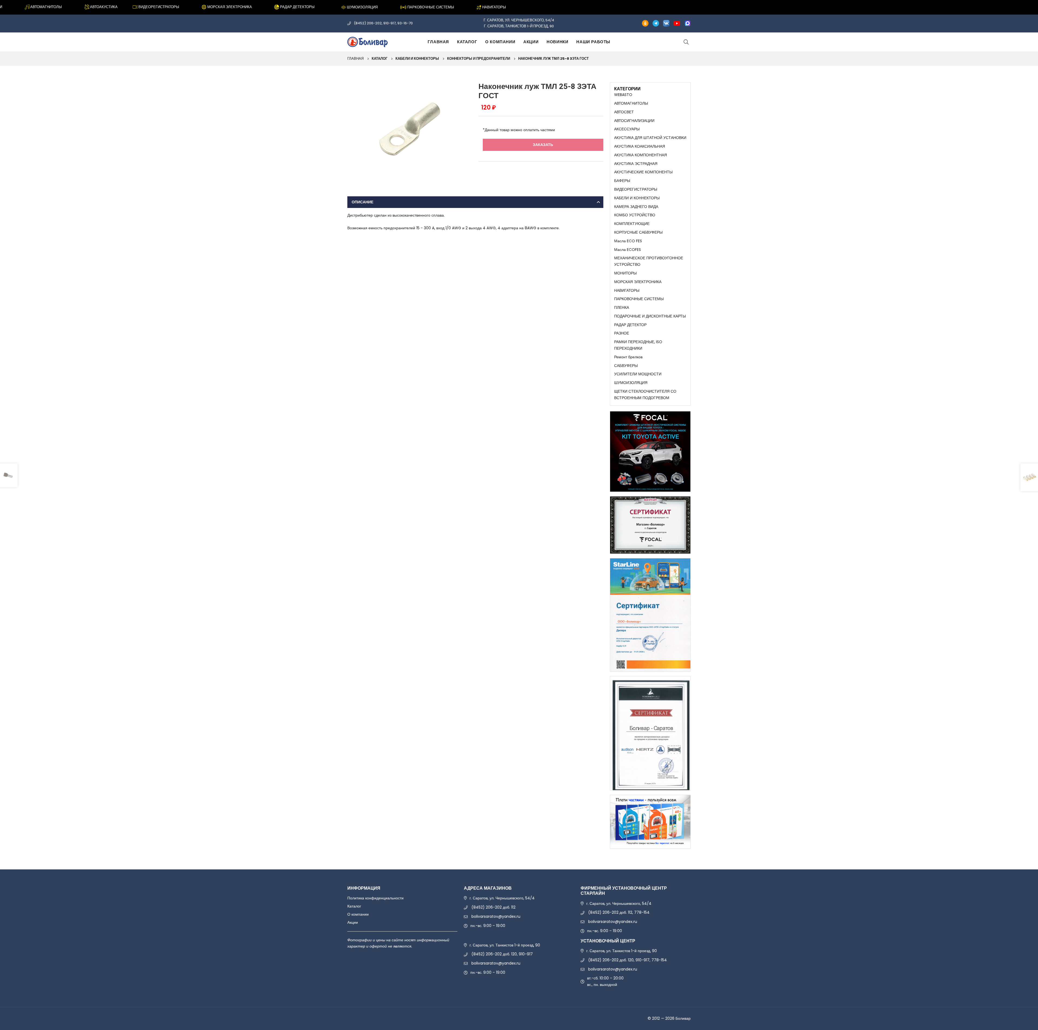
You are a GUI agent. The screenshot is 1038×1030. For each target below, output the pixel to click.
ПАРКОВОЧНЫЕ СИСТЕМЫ (639, 299)
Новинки (557, 42)
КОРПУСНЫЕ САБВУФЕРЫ (638, 232)
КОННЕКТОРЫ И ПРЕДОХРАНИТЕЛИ (478, 58)
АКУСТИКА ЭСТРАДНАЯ (635, 163)
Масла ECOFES (627, 249)
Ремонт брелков (628, 357)
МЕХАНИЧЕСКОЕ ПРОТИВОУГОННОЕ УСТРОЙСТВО (648, 261)
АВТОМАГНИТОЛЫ (631, 103)
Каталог (467, 42)
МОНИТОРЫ (625, 273)
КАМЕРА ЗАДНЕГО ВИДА (636, 206)
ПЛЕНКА (621, 307)
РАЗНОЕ (621, 333)
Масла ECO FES (628, 241)
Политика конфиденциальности (375, 898)
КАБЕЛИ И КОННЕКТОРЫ (417, 58)
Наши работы (593, 42)
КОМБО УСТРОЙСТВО (634, 215)
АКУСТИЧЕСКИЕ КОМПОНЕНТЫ (643, 172)
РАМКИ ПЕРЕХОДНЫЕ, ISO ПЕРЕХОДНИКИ (638, 345)
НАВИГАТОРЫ (626, 290)
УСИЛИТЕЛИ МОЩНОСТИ (637, 374)
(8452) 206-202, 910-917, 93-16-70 (383, 23)
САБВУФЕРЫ (626, 365)
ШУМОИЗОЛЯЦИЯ (630, 382)
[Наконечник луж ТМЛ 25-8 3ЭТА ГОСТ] (409, 128)
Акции (530, 42)
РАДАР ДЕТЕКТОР (630, 324)
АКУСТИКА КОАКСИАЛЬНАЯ (639, 146)
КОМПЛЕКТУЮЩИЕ (632, 223)
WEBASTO (623, 94)
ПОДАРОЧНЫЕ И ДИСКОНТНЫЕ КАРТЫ (650, 316)
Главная (438, 42)
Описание (362, 202)
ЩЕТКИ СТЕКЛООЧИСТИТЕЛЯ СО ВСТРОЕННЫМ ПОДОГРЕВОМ (645, 394)
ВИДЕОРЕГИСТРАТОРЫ (635, 189)
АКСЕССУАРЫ (627, 129)
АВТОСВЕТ (624, 112)
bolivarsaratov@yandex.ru (495, 916)
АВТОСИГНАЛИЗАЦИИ (634, 120)
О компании (500, 42)
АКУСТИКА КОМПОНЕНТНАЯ (640, 155)
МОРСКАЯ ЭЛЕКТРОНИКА (637, 281)
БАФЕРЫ (622, 180)
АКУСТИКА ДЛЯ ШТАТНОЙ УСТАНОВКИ (650, 137)
